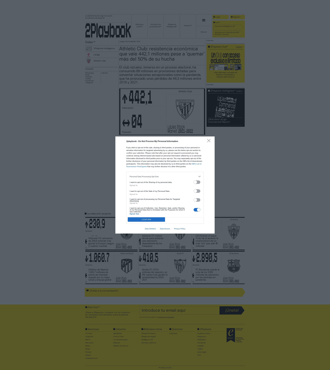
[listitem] (165, 176)
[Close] (209, 141)
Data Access (165, 229)
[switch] (197, 182)
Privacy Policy (179, 229)
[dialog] (165, 185)
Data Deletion (150, 229)
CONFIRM (146, 220)
